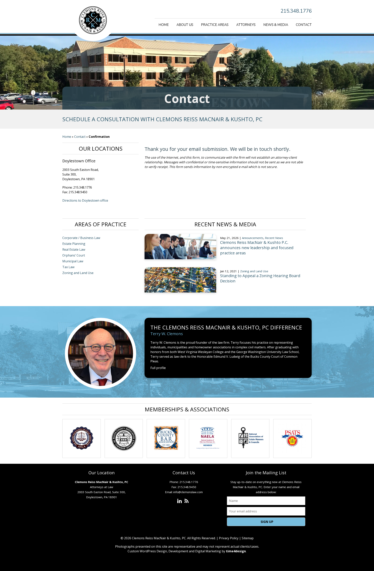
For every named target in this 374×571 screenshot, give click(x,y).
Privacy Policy (228, 538)
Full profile (158, 368)
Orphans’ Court (73, 255)
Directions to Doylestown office (85, 200)
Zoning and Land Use (78, 273)
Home (164, 25)
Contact (304, 25)
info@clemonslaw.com (188, 492)
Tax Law (68, 267)
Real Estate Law (73, 249)
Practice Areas (214, 25)
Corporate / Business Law (81, 238)
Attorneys (246, 25)
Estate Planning (73, 244)
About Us (184, 25)
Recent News (274, 238)
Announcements (252, 238)
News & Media (275, 25)
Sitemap (248, 538)
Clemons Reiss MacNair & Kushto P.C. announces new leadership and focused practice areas (256, 248)
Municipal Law (72, 261)
